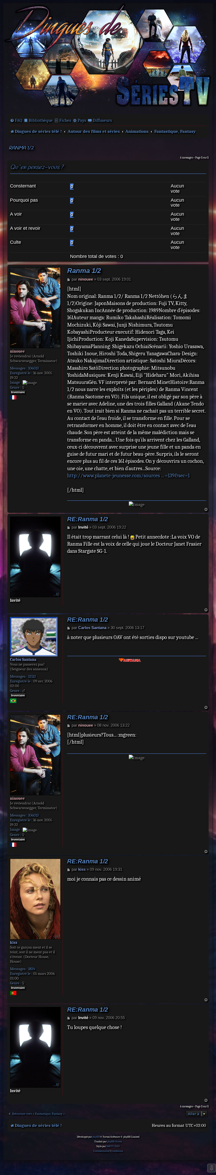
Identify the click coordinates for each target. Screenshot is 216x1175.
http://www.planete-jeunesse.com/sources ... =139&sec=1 (128, 476)
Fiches (65, 120)
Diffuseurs (102, 120)
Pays (82, 120)
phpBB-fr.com (114, 1141)
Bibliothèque (41, 120)
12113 (32, 676)
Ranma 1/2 (21, 148)
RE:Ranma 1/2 (87, 519)
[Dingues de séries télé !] (108, 58)
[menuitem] (16, 120)
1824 (31, 968)
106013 (33, 368)
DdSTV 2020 (113, 1146)
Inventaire (18, 392)
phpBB (96, 1136)
